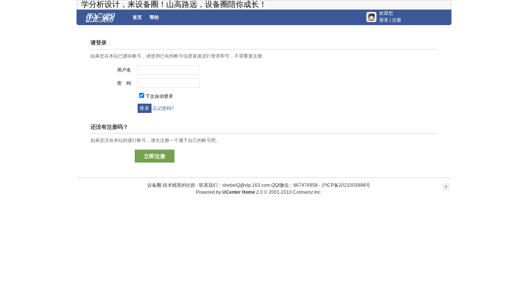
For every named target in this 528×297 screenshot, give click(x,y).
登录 (383, 20)
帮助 (154, 17)
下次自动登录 (159, 96)
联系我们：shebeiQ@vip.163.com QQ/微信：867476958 (258, 185)
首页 (137, 17)
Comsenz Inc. (307, 192)
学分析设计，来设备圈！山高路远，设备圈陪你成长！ (174, 4)
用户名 (124, 70)
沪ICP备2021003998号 (346, 185)
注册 (396, 20)
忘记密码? (163, 108)
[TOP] (446, 190)
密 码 (124, 83)
